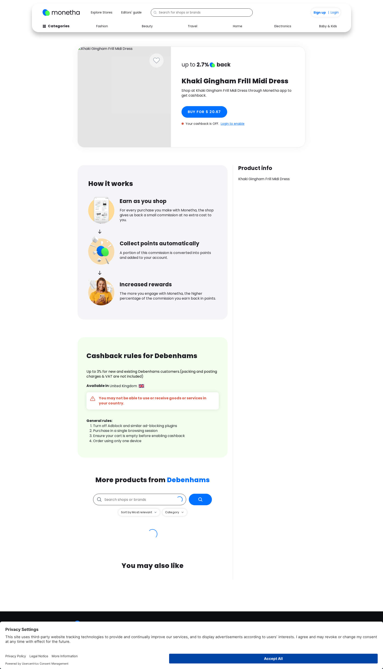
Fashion (102, 26)
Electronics (282, 26)
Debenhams (188, 480)
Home (237, 26)
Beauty (147, 26)
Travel (192, 26)
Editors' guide (131, 12)
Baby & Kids (328, 26)
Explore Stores (101, 12)
